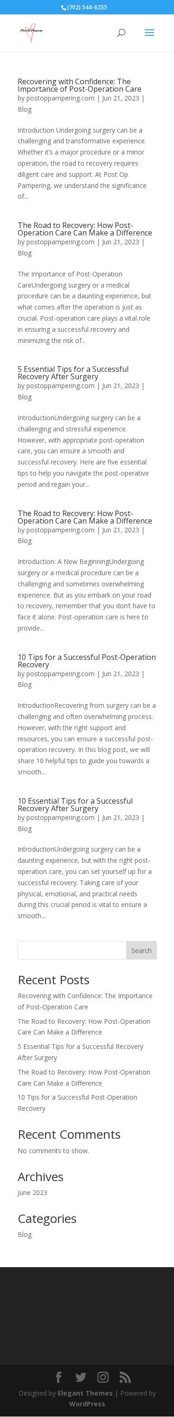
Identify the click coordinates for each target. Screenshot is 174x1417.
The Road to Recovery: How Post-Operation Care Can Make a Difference (85, 229)
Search (141, 950)
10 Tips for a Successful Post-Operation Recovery (87, 661)
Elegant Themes (85, 1393)
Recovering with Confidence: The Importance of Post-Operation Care (80, 85)
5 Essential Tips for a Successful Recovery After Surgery (73, 373)
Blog (25, 109)
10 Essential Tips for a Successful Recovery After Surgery (75, 804)
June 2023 (32, 1192)
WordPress (87, 1403)
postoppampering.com (60, 98)
